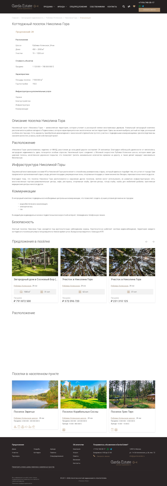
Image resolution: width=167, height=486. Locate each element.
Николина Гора (71, 18)
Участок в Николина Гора (77, 279)
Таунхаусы (16, 456)
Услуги (75, 452)
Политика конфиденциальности (22, 483)
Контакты (76, 463)
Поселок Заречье (24, 411)
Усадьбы (37, 449)
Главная (15, 18)
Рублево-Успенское (54, 18)
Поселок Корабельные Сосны (80, 411)
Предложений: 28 (25, 32)
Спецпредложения (56, 456)
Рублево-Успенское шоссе (26, 418)
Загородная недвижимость (32, 18)
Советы (76, 456)
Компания (76, 449)
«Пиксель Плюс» (83, 481)
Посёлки (53, 452)
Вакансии (76, 460)
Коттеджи (37, 452)
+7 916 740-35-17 (146, 2)
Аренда (53, 449)
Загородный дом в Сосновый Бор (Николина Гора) (36, 279)
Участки (15, 452)
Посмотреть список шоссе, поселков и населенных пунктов (33, 467)
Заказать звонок (149, 10)
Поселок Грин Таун (122, 411)
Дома (14, 449)
